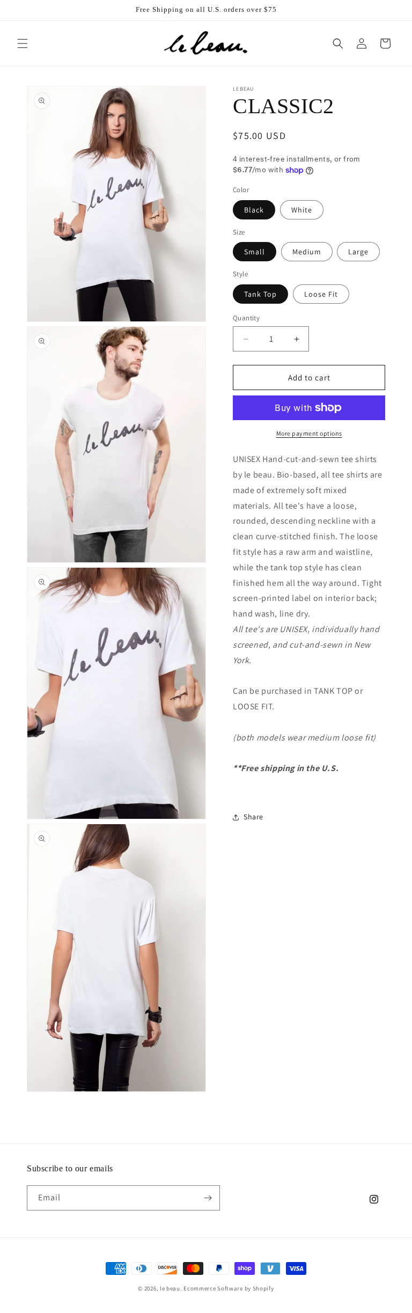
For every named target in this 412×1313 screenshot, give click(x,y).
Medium (306, 251)
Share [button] (253, 816)
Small (254, 251)
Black (254, 210)
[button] (22, 43)
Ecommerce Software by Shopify (228, 1288)
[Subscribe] (207, 1198)
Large (358, 251)
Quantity (246, 317)
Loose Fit (321, 294)
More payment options (309, 433)
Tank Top (260, 294)
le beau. (171, 1288)
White (301, 210)
